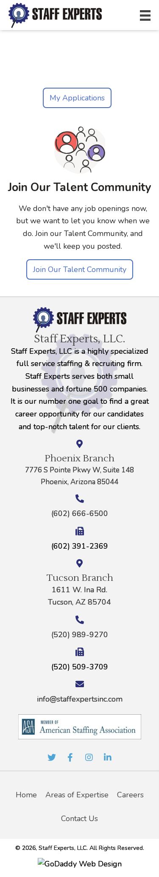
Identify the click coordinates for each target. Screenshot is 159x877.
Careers (130, 795)
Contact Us (79, 818)
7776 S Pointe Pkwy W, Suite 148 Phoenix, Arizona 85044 (79, 476)
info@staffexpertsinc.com (80, 699)
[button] (52, 757)
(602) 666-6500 (79, 513)
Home (26, 795)
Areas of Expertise (77, 795)
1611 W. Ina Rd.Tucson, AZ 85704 (79, 596)
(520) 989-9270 (79, 635)
